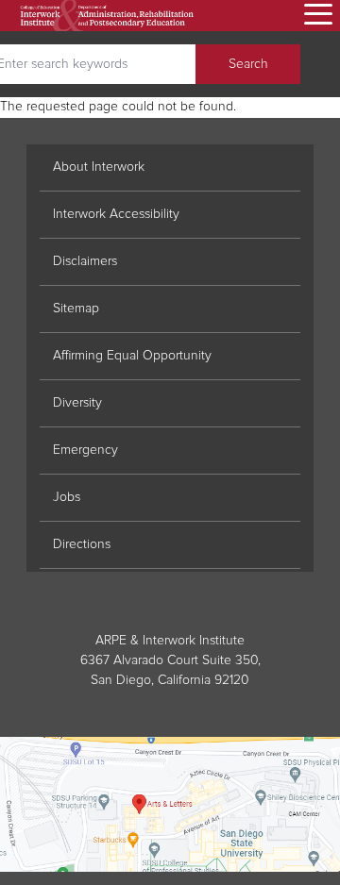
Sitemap (76, 308)
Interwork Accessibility (116, 214)
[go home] (107, 15)
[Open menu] (316, 16)
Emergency (85, 450)
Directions (81, 544)
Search (248, 64)
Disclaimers (85, 261)
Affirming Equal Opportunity (132, 355)
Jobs (66, 497)
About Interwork (98, 167)
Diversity (77, 402)
